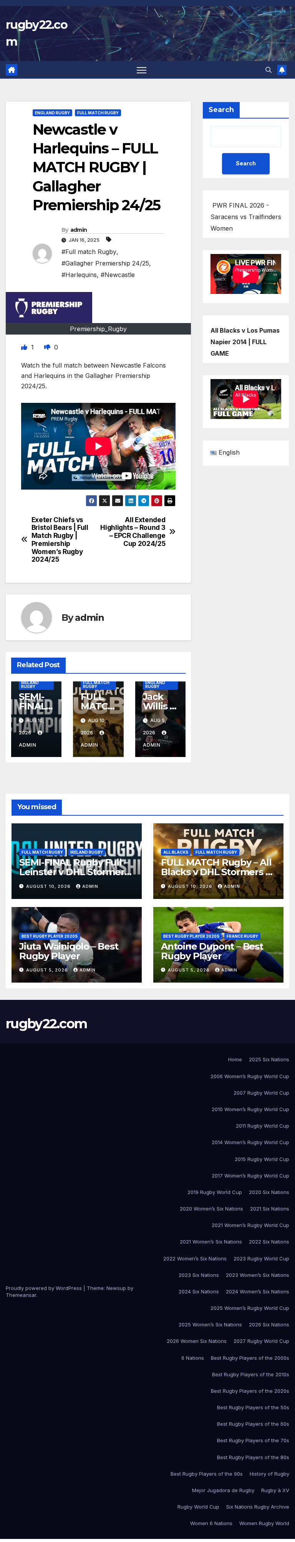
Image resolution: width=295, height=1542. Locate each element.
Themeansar (21, 1295)
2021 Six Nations (269, 1209)
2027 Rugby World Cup (261, 1341)
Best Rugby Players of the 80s (253, 1457)
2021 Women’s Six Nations (211, 1242)
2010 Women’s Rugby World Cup (250, 1109)
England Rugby (52, 112)
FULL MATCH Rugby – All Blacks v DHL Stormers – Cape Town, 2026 (216, 872)
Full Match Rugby (98, 112)
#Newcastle (118, 275)
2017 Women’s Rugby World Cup (250, 1176)
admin (78, 229)
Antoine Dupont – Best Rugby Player (212, 951)
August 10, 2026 (49, 886)
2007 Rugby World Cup (261, 1093)
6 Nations (192, 1358)
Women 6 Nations (211, 1523)
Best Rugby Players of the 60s (253, 1424)
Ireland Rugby (30, 684)
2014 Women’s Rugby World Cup (250, 1142)
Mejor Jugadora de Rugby (223, 1490)
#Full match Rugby (88, 252)
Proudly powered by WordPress (44, 1288)
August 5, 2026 (48, 970)
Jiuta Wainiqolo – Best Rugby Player (68, 951)
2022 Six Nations (269, 1242)
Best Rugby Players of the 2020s (250, 1391)
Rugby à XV (275, 1490)
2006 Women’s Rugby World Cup (249, 1076)
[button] (268, 70)
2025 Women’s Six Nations (210, 1324)
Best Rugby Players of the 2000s (250, 1358)
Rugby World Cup (198, 1507)
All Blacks (175, 852)
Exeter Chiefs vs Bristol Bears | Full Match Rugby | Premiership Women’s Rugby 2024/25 (59, 540)
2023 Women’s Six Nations (257, 1275)
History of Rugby (269, 1474)
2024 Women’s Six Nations (257, 1291)
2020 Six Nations (269, 1192)
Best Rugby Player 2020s (50, 936)
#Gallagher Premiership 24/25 (105, 263)
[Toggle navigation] (141, 70)
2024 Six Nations (199, 1291)
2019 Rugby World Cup (214, 1192)
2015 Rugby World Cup (262, 1159)
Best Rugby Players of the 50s (253, 1407)
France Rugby (242, 936)
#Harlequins (79, 275)
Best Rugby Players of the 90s (207, 1474)
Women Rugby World (264, 1523)
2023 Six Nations (199, 1275)
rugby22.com (46, 1024)
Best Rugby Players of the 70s (253, 1440)
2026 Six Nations (269, 1324)
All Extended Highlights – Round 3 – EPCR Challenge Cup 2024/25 (132, 532)
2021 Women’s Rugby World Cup (250, 1225)
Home (235, 1059)
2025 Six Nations (269, 1059)
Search (221, 110)
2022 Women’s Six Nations (195, 1258)
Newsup (116, 1288)
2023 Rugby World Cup (261, 1258)
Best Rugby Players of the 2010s (250, 1374)
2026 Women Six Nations (197, 1341)
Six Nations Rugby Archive (257, 1507)
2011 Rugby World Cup (262, 1126)
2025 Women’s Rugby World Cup (249, 1308)
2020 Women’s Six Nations (211, 1209)
